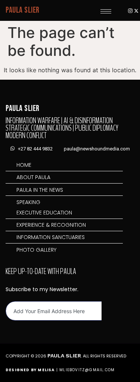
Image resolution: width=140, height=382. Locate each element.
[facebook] (124, 10)
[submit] (108, 311)
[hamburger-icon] (105, 11)
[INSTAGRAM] (130, 10)
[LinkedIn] (118, 10)
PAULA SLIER (23, 10)
